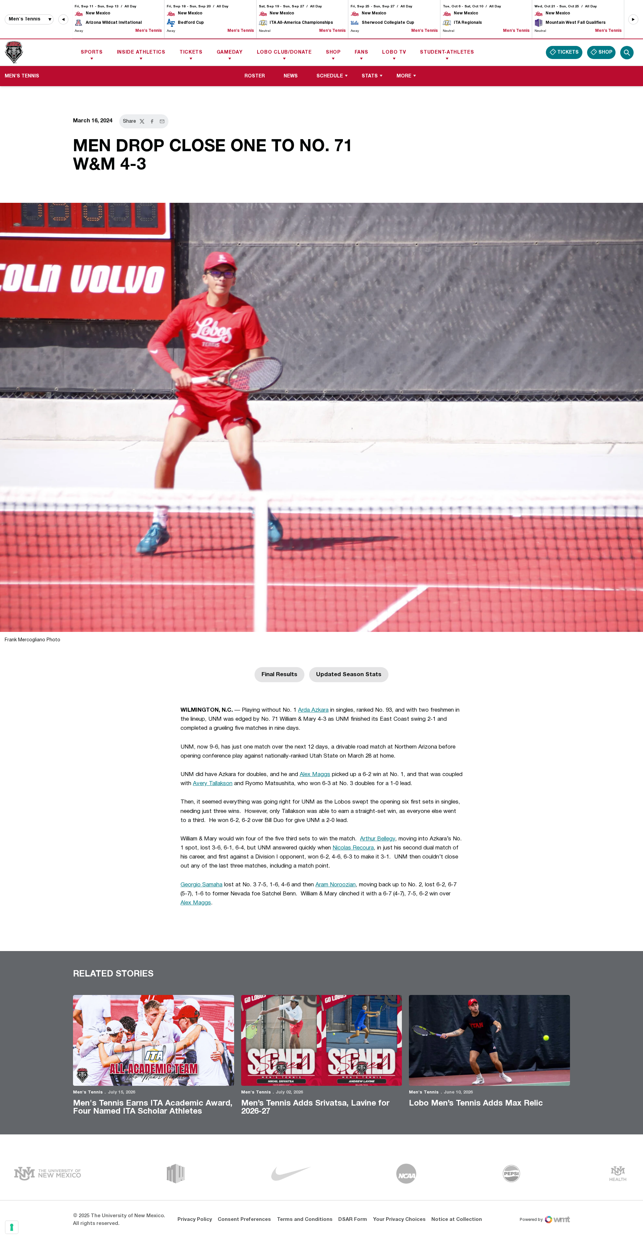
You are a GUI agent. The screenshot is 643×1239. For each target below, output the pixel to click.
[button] (63, 19)
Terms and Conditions (305, 1219)
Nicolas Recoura (353, 847)
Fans (361, 52)
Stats (370, 76)
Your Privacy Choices (399, 1219)
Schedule (329, 76)
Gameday (230, 52)
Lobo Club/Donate (284, 52)
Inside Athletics (141, 52)
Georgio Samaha (201, 884)
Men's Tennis (88, 1092)
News (291, 76)
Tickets (191, 52)
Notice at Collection (456, 1219)
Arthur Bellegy (377, 838)
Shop (333, 52)
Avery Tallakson (212, 783)
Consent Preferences (244, 1219)
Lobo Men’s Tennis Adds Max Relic (476, 1103)
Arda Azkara (313, 710)
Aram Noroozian (335, 884)
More (404, 76)
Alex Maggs (315, 774)
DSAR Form (352, 1219)
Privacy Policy (194, 1219)
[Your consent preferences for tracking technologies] (11, 1227)
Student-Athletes (447, 52)
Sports (91, 52)
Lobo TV (394, 52)
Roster (254, 76)
